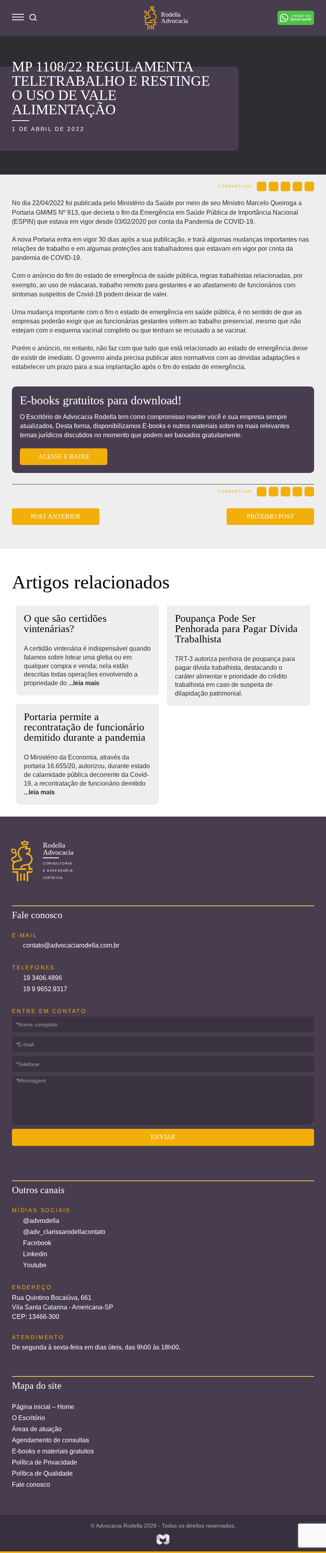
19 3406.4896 (42, 977)
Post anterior (56, 516)
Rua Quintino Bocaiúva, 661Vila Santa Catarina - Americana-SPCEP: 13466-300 (62, 1307)
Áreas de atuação (37, 1429)
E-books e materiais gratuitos (53, 1451)
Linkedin (35, 1254)
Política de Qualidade (42, 1473)
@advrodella (41, 1220)
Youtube (35, 1265)
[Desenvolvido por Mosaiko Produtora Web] (163, 1539)
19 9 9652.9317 (45, 989)
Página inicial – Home (43, 1406)
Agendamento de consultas (50, 1440)
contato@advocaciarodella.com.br (71, 945)
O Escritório (28, 1418)
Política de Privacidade (44, 1462)
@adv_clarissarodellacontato (64, 1231)
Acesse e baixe (63, 456)
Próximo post (270, 516)
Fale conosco (31, 1484)
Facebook (37, 1243)
